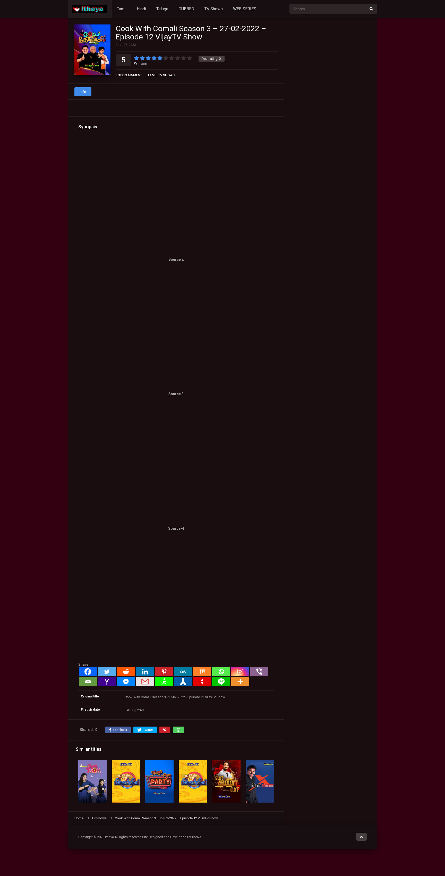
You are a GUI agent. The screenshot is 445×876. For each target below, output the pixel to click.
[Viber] (259, 671)
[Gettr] (202, 681)
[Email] (88, 681)
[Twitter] (107, 671)
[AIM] (164, 681)
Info (83, 92)
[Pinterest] (164, 671)
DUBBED (186, 8)
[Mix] (202, 671)
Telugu (162, 8)
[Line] (221, 681)
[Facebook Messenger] (126, 681)
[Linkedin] (145, 671)
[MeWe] (183, 671)
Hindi (141, 8)
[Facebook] (88, 671)
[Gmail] (145, 681)
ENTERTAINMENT (129, 75)
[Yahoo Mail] (107, 681)
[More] (240, 681)
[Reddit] (126, 671)
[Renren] (183, 681)
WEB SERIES (244, 8)
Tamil (121, 8)
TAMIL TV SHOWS (161, 75)
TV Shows (213, 8)
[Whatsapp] (221, 671)
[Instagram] (240, 671)
